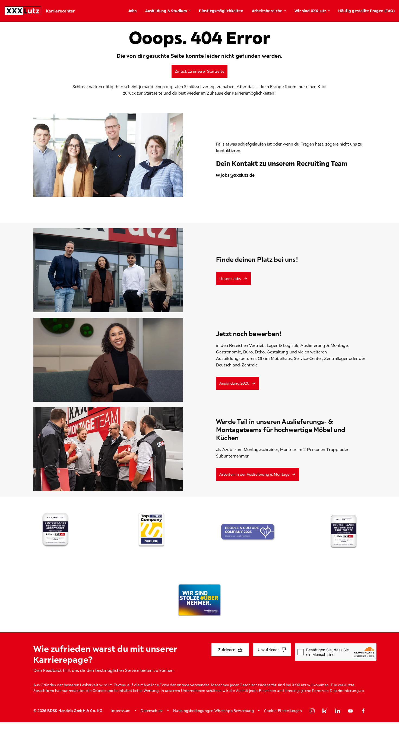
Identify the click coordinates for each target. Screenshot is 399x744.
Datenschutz (152, 710)
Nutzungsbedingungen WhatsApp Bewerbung (213, 710)
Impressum (121, 710)
